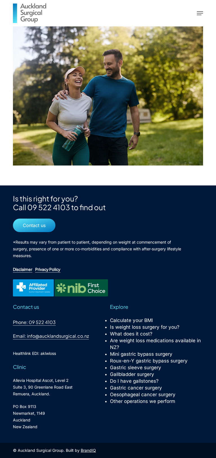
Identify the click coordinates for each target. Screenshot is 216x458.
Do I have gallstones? (134, 381)
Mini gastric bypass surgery (141, 354)
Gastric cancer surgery (136, 388)
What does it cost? (131, 334)
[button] (200, 13)
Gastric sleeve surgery (135, 367)
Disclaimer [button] (22, 269)
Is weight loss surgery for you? (144, 327)
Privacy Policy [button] (47, 269)
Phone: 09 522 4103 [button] (34, 322)
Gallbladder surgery (132, 374)
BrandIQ (88, 450)
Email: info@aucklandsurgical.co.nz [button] (51, 336)
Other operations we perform (142, 401)
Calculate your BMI (131, 320)
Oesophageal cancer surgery (143, 394)
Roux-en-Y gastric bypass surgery (149, 361)
